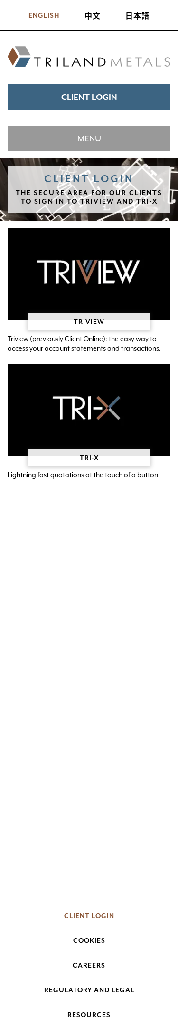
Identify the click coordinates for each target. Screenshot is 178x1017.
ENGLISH (43, 15)
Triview (89, 321)
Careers (89, 965)
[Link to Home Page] (89, 57)
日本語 (137, 15)
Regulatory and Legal (89, 990)
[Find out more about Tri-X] (89, 410)
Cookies (89, 940)
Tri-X (89, 457)
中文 (92, 15)
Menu (89, 138)
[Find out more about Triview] (89, 274)
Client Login (89, 97)
